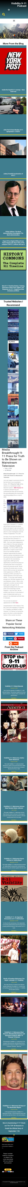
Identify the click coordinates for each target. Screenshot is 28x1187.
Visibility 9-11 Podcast (18, 4)
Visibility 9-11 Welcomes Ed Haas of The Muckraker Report (14, 1106)
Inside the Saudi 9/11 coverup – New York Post (13, 90)
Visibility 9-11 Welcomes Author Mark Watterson (14, 758)
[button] (8, 9)
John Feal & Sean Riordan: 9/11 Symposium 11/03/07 (13, 130)
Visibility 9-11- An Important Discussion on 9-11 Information (14, 918)
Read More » (14, 698)
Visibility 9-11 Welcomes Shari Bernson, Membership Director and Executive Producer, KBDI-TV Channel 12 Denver (14, 1034)
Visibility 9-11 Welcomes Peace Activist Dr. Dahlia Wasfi (14, 859)
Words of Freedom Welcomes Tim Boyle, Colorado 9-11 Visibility (14, 979)
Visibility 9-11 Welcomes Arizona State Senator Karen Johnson (14, 807)
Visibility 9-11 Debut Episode (14, 686)
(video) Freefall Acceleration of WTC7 (13, 174)
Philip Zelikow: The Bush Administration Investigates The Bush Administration (13, 233)
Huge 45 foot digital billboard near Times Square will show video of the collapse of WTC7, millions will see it (13, 242)
